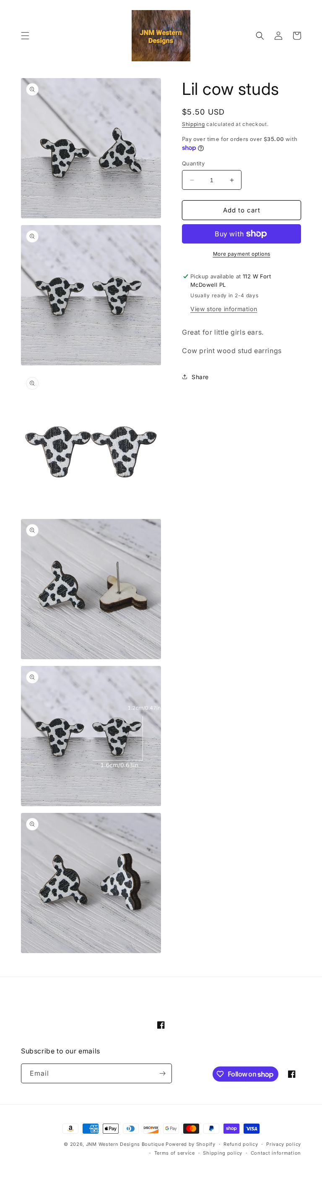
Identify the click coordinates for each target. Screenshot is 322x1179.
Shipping (193, 124)
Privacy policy (283, 1144)
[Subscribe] (162, 1073)
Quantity (193, 163)
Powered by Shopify (191, 1144)
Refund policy (240, 1144)
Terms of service (174, 1153)
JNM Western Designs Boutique (125, 1144)
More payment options (241, 254)
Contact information (276, 1153)
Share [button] (200, 376)
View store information (223, 308)
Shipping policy (222, 1153)
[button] (25, 35)
